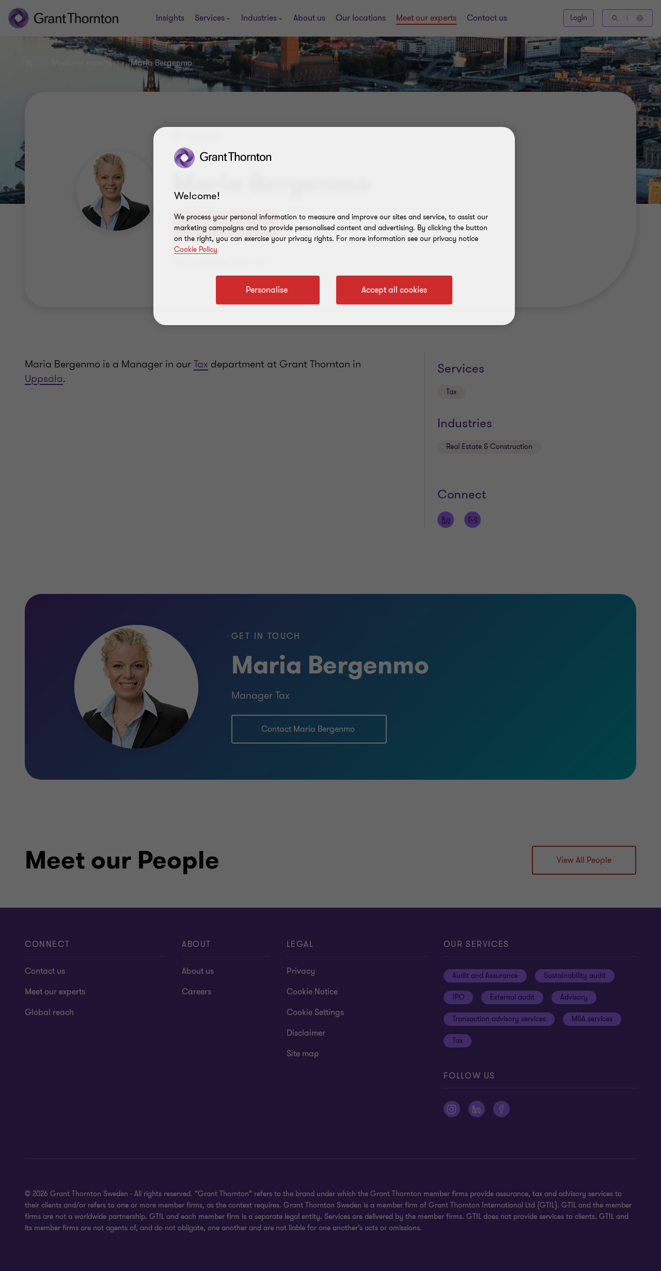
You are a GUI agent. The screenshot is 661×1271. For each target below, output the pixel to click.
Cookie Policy (195, 249)
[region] (334, 226)
